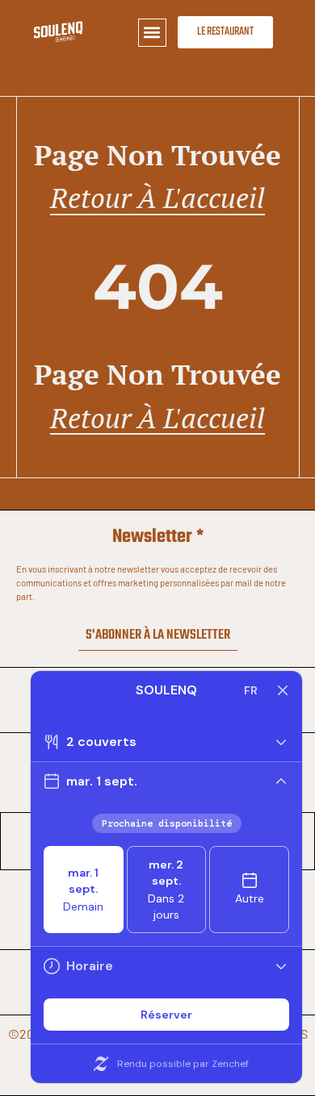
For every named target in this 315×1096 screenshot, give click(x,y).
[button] (152, 33)
